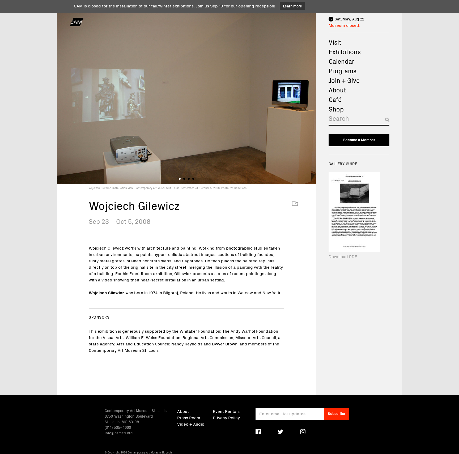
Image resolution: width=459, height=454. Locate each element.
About (337, 89)
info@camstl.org (119, 432)
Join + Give (344, 80)
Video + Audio (190, 424)
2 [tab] (184, 179)
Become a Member (359, 139)
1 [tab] (180, 179)
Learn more (292, 5)
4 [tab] (193, 179)
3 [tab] (189, 179)
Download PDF (343, 256)
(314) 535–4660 (118, 427)
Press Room (188, 417)
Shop (336, 108)
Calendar (341, 61)
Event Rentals (226, 411)
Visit (335, 41)
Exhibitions (345, 51)
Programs (342, 70)
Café (335, 99)
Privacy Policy (226, 417)
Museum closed (344, 25)
